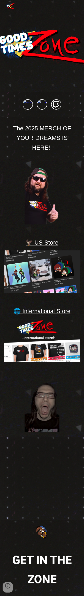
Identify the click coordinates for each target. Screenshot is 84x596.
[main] (42, 138)
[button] (8, 587)
